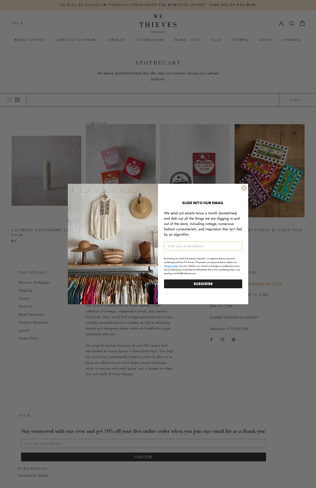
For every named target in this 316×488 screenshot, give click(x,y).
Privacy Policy (171, 266)
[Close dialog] (244, 188)
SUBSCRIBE (203, 283)
